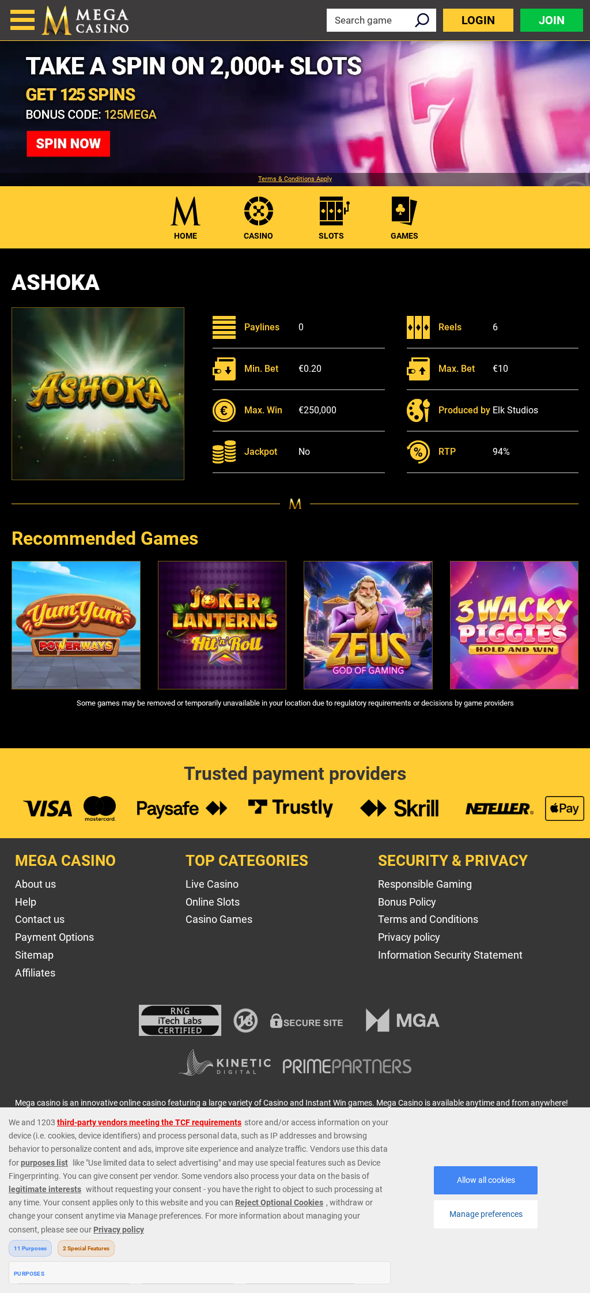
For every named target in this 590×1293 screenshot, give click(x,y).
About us (35, 884)
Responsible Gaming (425, 884)
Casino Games (219, 919)
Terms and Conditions (428, 919)
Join (552, 20)
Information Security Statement (450, 955)
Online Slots (213, 902)
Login (478, 20)
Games (404, 235)
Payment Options (54, 937)
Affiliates (35, 973)
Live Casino (212, 884)
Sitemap (34, 955)
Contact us (40, 919)
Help (25, 902)
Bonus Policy (407, 902)
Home (185, 235)
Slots (331, 235)
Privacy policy (409, 937)
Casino (258, 235)
